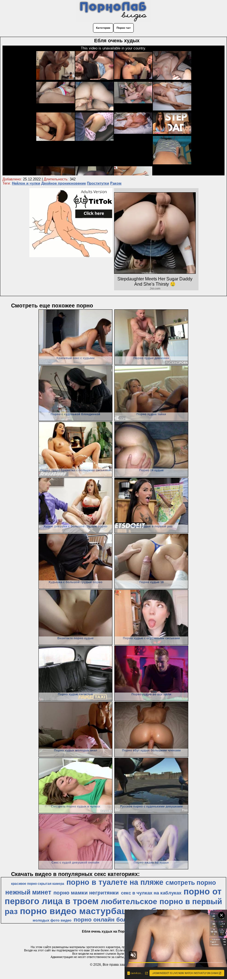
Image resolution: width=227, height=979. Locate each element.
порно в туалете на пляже (114, 882)
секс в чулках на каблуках (151, 893)
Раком (116, 183)
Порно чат (124, 27)
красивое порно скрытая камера (37, 884)
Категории (103, 27)
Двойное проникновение (63, 183)
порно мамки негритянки (86, 893)
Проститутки (98, 183)
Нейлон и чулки (26, 183)
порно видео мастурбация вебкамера (104, 911)
